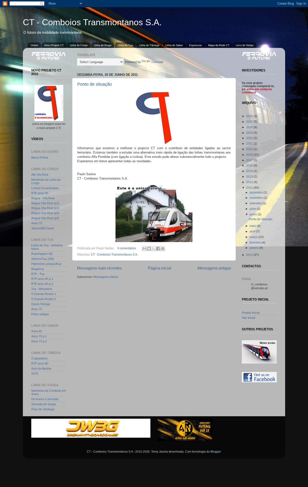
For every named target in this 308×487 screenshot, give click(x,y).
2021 (250, 143)
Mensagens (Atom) (105, 276)
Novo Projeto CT (54, 45)
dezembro (256, 192)
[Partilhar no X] (153, 248)
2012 (250, 182)
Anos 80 (36, 331)
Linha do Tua (125, 45)
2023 (250, 132)
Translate (157, 62)
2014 (250, 171)
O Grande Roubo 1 (43, 293)
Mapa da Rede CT (219, 45)
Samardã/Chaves (42, 228)
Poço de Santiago (43, 409)
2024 (250, 127)
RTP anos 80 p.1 (42, 278)
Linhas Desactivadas (45, 188)
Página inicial (159, 268)
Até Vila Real (39, 174)
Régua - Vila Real (43, 198)
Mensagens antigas (214, 268)
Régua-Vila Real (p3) (45, 208)
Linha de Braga (102, 45)
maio (253, 225)
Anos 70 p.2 (39, 341)
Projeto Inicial (251, 312)
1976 (34, 373)
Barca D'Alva (39, 157)
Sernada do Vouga (43, 404)
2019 (250, 154)
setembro (256, 203)
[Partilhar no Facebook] (158, 248)
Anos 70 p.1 (39, 336)
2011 (250, 187)
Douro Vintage (40, 304)
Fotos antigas (40, 314)
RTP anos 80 (39, 193)
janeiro (254, 247)
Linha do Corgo (79, 45)
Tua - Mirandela (41, 288)
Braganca (37, 268)
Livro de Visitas (245, 45)
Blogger (216, 451)
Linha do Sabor (174, 45)
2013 (250, 176)
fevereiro (256, 242)
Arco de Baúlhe (41, 368)
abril (253, 231)
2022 (250, 138)
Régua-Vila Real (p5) (45, 218)
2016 (250, 165)
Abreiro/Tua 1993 (42, 258)
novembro (256, 197)
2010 (250, 254)
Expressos (195, 45)
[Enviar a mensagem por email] (144, 248)
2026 (250, 116)
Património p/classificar (46, 263)
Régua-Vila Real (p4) (45, 213)
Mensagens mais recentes (99, 268)
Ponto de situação (94, 84)
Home (34, 45)
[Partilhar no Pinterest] (162, 248)
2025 (250, 121)
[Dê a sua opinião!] (149, 248)
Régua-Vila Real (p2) (45, 203)
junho (254, 214)
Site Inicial (248, 317)
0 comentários (126, 248)
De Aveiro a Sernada (44, 399)
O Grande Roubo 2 (43, 299)
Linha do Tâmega (149, 45)
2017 (250, 160)
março (254, 236)
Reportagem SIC (42, 253)
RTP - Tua (38, 274)
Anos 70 (36, 223)
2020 (250, 149)
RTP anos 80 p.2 (42, 283)
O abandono (39, 358)
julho (253, 208)
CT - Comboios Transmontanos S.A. (92, 22)
